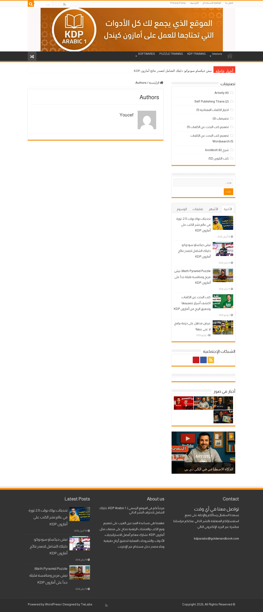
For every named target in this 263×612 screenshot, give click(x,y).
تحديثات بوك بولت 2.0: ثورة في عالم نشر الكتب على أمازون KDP (193, 224)
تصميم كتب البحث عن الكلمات (209, 127)
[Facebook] (60, 4)
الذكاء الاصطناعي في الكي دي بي (208, 469)
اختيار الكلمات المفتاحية (214, 110)
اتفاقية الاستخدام (212, 2)
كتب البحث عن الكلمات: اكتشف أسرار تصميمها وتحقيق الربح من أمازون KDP (192, 303)
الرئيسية (154, 82)
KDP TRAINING (196, 53)
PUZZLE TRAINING (171, 53)
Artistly (219, 92)
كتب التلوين (221, 158)
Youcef (127, 115)
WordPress (53, 604)
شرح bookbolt (217, 150)
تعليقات (198, 209)
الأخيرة (228, 209)
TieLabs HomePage (230, 55)
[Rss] (64, 4)
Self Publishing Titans (209, 101)
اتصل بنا (229, 2)
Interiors (217, 53)
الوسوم (182, 209)
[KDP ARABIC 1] (131, 29)
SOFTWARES (146, 53)
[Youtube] (56, 4)
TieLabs (86, 604)
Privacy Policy (178, 2)
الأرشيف (194, 2)
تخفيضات (223, 118)
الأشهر (213, 209)
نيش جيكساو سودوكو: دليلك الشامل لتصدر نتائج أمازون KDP (173, 70)
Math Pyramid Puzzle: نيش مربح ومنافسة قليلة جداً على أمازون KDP (192, 276)
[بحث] (31, 4)
